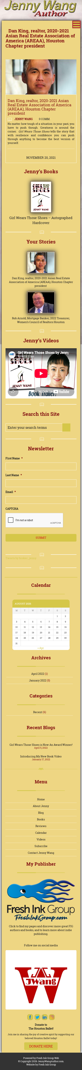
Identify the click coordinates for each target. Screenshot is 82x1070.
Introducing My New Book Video (41, 756)
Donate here (41, 1046)
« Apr (41, 648)
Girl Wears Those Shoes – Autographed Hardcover (40, 220)
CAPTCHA (12, 508)
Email (11, 492)
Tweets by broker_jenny (21, 558)
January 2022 (37, 680)
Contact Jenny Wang (41, 853)
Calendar (41, 833)
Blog (41, 812)
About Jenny (41, 806)
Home (41, 799)
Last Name (14, 475)
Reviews (40, 826)
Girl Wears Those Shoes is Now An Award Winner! (41, 745)
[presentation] (35, 520)
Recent (37, 712)
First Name (14, 458)
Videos (41, 839)
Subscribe (41, 846)
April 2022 (37, 674)
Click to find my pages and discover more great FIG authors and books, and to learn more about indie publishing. (41, 930)
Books (41, 819)
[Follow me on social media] (41, 980)
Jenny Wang (23, 119)
